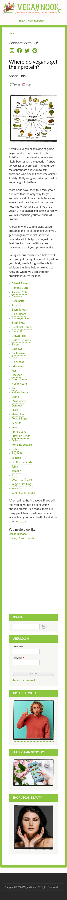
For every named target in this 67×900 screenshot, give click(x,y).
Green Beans (19, 379)
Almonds (17, 296)
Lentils (16, 397)
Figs (14, 370)
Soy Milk (17, 453)
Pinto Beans (19, 431)
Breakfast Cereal (22, 327)
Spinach (16, 458)
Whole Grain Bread (23, 492)
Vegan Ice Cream (22, 479)
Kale (14, 388)
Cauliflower (19, 353)
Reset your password (24, 680)
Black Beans (19, 314)
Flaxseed (17, 375)
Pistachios (18, 414)
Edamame (17, 366)
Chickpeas (18, 362)
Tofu (14, 475)
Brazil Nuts (18, 322)
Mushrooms (19, 401)
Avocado (17, 305)
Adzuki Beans (20, 283)
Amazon (21, 521)
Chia (14, 357)
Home (12, 33)
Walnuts (17, 488)
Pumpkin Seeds (21, 436)
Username (18, 646)
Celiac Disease (18, 534)
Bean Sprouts (20, 309)
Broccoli (17, 331)
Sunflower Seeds (22, 462)
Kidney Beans (20, 392)
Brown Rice (19, 336)
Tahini (15, 466)
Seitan (15, 449)
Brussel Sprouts (21, 340)
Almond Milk (19, 292)
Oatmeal (17, 405)
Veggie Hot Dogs (22, 484)
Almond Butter (20, 287)
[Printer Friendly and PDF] (20, 86)
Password (17, 658)
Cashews (17, 348)
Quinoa (16, 440)
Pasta (15, 410)
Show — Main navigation (31, 21)
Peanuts (16, 423)
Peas (14, 427)
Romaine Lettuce (22, 444)
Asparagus (18, 301)
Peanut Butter (20, 418)
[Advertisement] (33, 578)
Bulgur (16, 344)
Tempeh (16, 471)
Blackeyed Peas (21, 318)
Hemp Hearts (20, 383)
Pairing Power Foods (21, 538)
